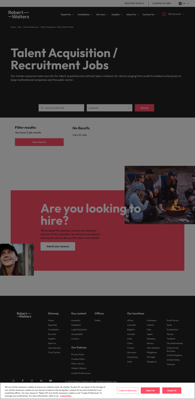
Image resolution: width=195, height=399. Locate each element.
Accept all (171, 390)
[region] (97, 391)
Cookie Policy (66, 396)
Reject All (150, 390)
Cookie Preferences (127, 390)
